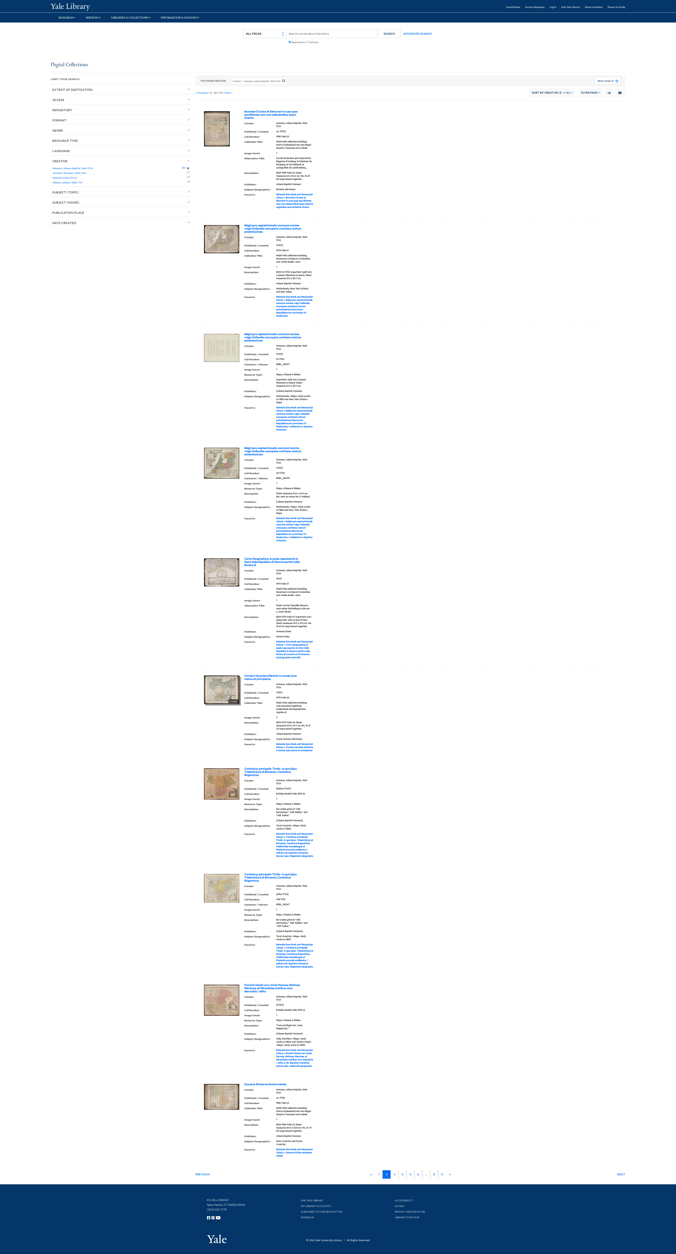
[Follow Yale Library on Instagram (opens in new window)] (213, 1217)
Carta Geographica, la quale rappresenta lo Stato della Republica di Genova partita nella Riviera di (272, 562)
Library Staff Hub (407, 1217)
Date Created (64, 223)
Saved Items (513, 7)
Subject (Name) (66, 202)
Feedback (307, 1217)
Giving (399, 1206)
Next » (229, 92)
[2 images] (221, 689)
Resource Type (65, 141)
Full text (313, 42)
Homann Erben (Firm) (65, 177)
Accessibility (404, 1200)
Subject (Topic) (65, 192)
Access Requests (535, 7)
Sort (551, 92)
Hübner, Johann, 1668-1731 (67, 182)
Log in (553, 7)
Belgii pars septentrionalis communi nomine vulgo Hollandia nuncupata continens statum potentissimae (272, 228)
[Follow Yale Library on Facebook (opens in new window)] (208, 1217)
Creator (59, 161)
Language (61, 151)
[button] (389, 33)
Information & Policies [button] (179, 17)
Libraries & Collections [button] (129, 17)
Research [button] (65, 17)
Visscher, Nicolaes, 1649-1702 (69, 173)
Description (298, 42)
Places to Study (616, 7)
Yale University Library (94, 6)
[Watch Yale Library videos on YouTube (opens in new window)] (218, 1217)
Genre (57, 130)
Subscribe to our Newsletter (321, 1211)
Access (58, 100)
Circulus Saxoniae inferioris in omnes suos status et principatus (270, 677)
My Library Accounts (316, 1206)
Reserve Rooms (594, 7)
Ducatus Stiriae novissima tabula (265, 1084)
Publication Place (68, 212)
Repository (62, 110)
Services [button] (92, 17)
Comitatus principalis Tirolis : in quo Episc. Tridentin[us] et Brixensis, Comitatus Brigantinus (270, 772)
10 (589, 92)
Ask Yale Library (570, 7)
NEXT (621, 1174)
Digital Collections (69, 65)
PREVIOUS (202, 1174)
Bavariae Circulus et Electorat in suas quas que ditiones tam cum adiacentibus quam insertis (271, 115)
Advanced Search (417, 33)
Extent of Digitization (72, 89)
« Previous (202, 92)
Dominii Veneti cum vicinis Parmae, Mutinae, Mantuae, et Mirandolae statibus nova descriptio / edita (272, 988)
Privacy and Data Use (410, 1211)
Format (59, 120)
